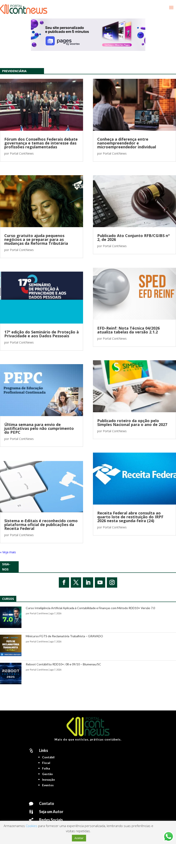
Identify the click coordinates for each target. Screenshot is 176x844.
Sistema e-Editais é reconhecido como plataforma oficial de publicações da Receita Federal (41, 524)
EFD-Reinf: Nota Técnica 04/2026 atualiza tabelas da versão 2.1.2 (128, 330)
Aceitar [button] (78, 838)
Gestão (47, 774)
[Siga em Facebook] (64, 582)
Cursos (8, 599)
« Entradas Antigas (13, 552)
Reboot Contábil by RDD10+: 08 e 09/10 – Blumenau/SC (63, 664)
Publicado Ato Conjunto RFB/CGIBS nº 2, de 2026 (133, 237)
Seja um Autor (51, 811)
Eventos (48, 785)
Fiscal (46, 763)
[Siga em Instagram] (112, 582)
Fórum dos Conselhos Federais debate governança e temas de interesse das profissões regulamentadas (41, 143)
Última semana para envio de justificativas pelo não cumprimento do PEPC (39, 428)
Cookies (31, 826)
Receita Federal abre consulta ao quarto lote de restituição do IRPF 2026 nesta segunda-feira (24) (130, 516)
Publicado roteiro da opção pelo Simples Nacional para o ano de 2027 (132, 422)
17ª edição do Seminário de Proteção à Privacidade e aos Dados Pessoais (41, 333)
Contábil (48, 757)
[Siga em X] (76, 582)
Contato (46, 803)
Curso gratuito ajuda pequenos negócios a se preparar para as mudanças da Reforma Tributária (36, 239)
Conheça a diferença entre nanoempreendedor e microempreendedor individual (126, 143)
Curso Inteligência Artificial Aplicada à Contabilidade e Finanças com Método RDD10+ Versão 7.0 (90, 608)
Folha (46, 768)
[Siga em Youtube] (100, 582)
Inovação (48, 779)
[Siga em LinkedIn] (88, 582)
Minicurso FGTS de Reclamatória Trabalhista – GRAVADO (64, 636)
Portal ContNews (22, 153)
